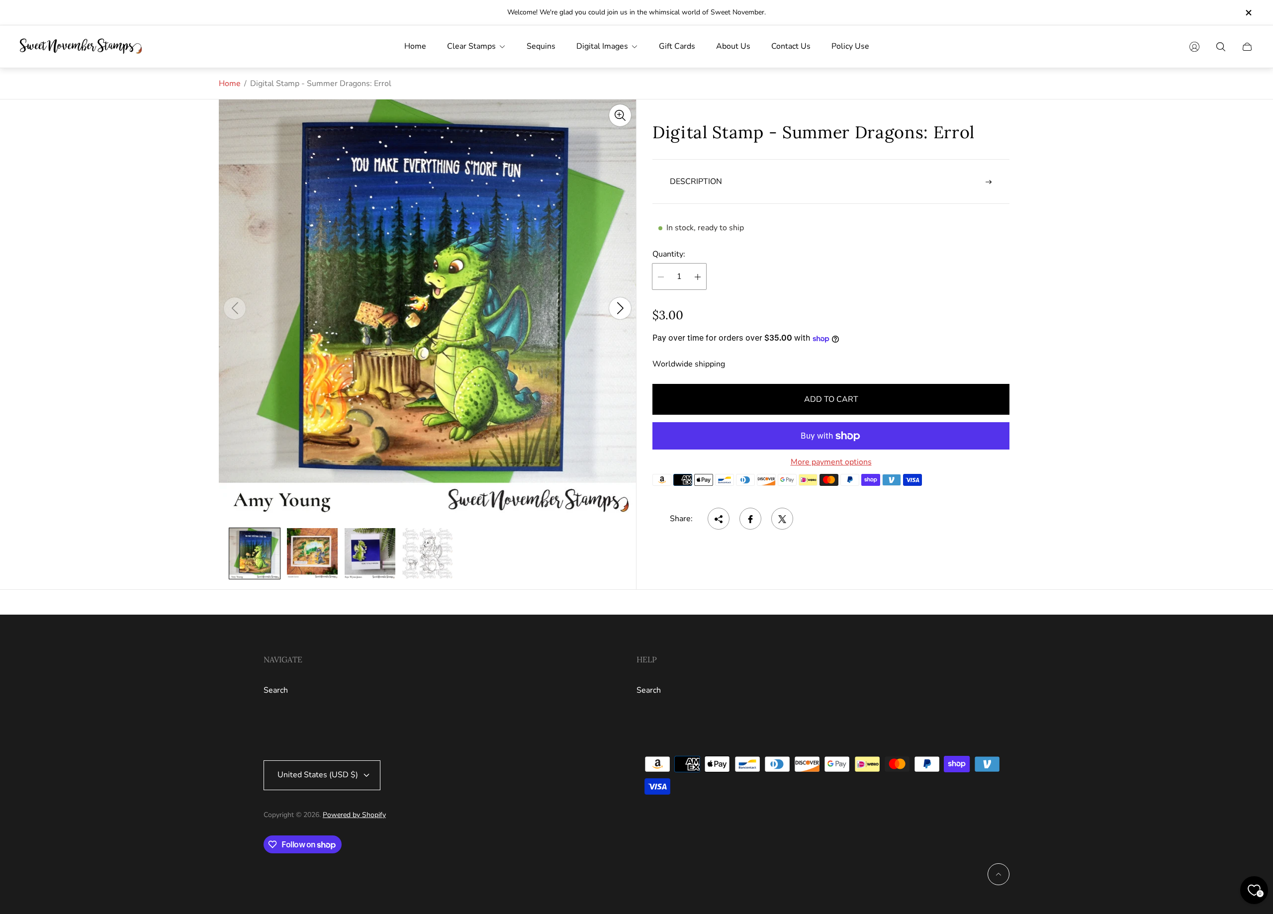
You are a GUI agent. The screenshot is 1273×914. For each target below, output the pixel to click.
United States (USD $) (317, 774)
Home (230, 83)
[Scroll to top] (998, 874)
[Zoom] (620, 115)
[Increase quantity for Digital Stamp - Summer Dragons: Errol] (697, 277)
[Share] (718, 519)
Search (276, 690)
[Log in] (1194, 47)
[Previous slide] (235, 308)
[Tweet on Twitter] (782, 519)
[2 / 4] (312, 553)
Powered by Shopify (354, 815)
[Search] (1221, 47)
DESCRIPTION (696, 182)
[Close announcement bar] (1248, 12)
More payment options (831, 461)
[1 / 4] (254, 553)
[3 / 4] (370, 553)
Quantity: (668, 254)
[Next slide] (620, 308)
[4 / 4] (428, 553)
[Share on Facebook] (750, 519)
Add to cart (831, 399)
